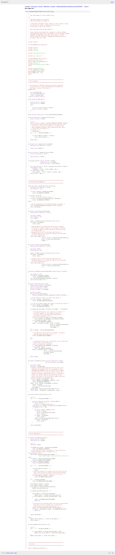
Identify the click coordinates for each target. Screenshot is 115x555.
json (113, 552)
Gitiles (8, 553)
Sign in (112, 2)
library (86, 6)
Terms (15, 553)
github (40, 6)
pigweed (27, 6)
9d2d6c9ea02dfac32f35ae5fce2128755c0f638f (69, 6)
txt (109, 552)
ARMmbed (46, 6)
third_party (34, 6)
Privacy (11, 553)
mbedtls (53, 6)
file (52, 11)
